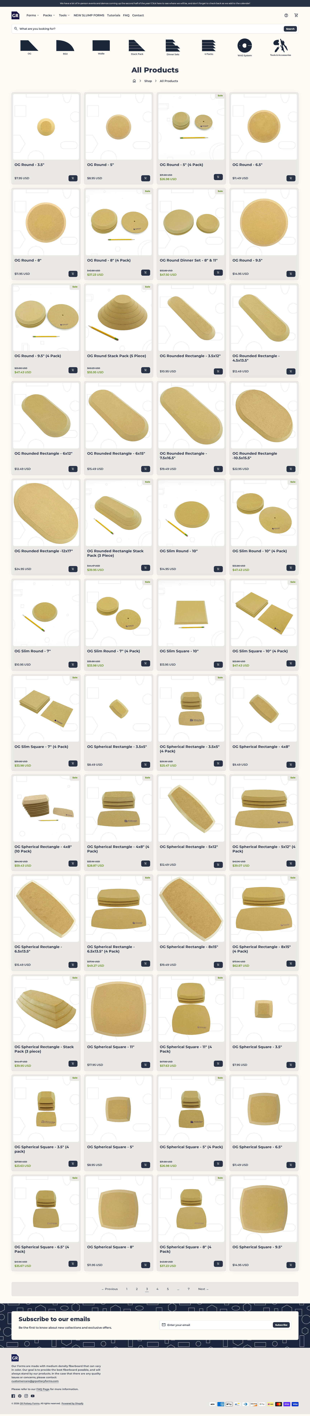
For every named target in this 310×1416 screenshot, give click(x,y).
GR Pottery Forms (29, 1403)
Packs (49, 15)
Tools (64, 15)
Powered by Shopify (72, 1403)
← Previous (109, 1289)
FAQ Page (43, 1389)
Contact (138, 15)
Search (290, 28)
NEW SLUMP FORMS (89, 15)
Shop (148, 81)
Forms (33, 15)
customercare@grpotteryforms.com (35, 1381)
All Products (169, 81)
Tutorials (113, 15)
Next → (203, 1289)
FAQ (126, 15)
